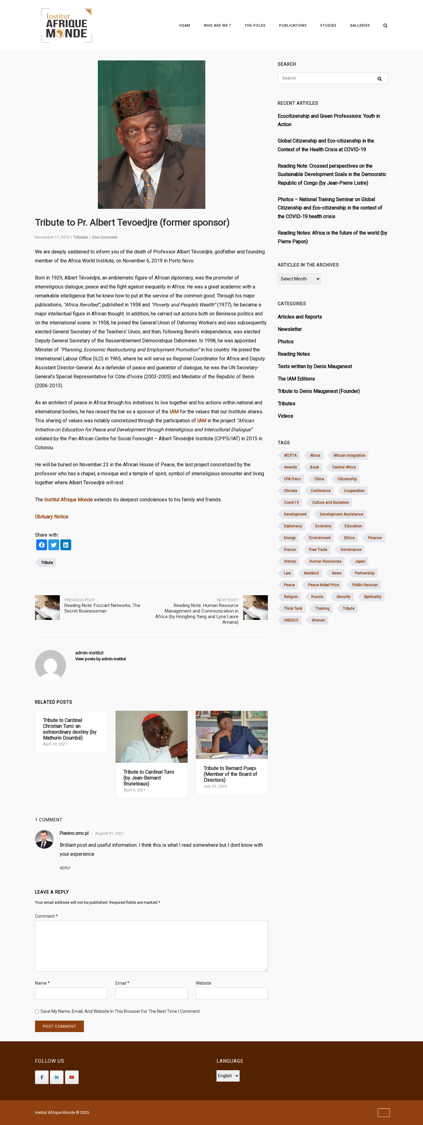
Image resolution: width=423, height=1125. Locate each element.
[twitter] (53, 545)
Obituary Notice (51, 517)
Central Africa (344, 467)
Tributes (80, 237)
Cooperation (354, 491)
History (290, 561)
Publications (293, 26)
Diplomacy (293, 526)
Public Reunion (365, 585)
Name (42, 983)
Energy (290, 538)
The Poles (255, 26)
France (290, 549)
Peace (289, 585)
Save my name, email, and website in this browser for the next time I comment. (121, 1011)
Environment (320, 538)
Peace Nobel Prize (323, 585)
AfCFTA (290, 455)
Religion (291, 597)
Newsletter (290, 329)
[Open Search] (385, 26)
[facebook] (41, 545)
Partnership (364, 573)
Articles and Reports (300, 317)
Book (314, 467)
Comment (46, 916)
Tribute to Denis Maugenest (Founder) (319, 391)
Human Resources (325, 561)
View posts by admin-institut (100, 659)
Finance (375, 538)
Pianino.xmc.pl (74, 833)
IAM (174, 412)
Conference (321, 491)
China (319, 479)
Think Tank (293, 608)
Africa (315, 455)
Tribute (47, 562)
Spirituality (373, 597)
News (337, 573)
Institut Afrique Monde (68, 500)
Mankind (311, 573)
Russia (317, 597)
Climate (290, 491)
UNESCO (291, 620)
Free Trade (318, 549)
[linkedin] (65, 545)
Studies (328, 26)
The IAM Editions (296, 379)
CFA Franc (292, 479)
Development (295, 514)
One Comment (104, 237)
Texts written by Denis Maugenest (315, 366)
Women (318, 620)
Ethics (349, 538)
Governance (351, 549)
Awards (290, 467)
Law (287, 573)
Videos (285, 416)
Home (184, 26)
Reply (65, 868)
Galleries (360, 26)
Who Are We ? (217, 26)
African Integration (349, 455)
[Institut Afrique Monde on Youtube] (72, 1077)
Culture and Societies (330, 502)
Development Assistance (341, 514)
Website (204, 983)
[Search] (379, 79)
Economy (323, 526)
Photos (286, 342)
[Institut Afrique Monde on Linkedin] (56, 1077)
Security (344, 597)
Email (122, 983)
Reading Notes (294, 354)
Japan (360, 561)
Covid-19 (291, 502)
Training (322, 608)
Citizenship (347, 479)
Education (353, 526)
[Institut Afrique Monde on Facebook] (42, 1077)
